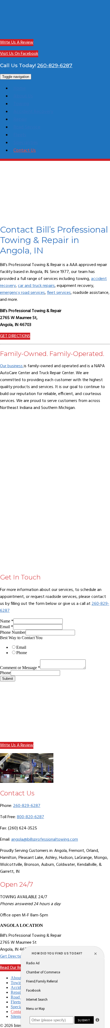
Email (6, 626)
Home (19, 88)
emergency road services (22, 292)
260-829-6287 (54, 65)
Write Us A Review (16, 42)
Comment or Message (20, 667)
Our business (12, 366)
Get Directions (13, 956)
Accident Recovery (33, 112)
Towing (21, 104)
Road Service (26, 127)
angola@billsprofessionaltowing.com (44, 839)
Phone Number (13, 632)
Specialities (25, 143)
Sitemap (17, 1016)
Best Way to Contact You (21, 637)
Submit (7, 679)
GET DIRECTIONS (15, 336)
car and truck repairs (36, 285)
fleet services (59, 292)
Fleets (19, 135)
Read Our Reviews (16, 967)
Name (6, 621)
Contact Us (24, 150)
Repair (20, 119)
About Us (23, 96)
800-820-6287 (30, 817)
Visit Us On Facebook (19, 53)
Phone (21, 652)
